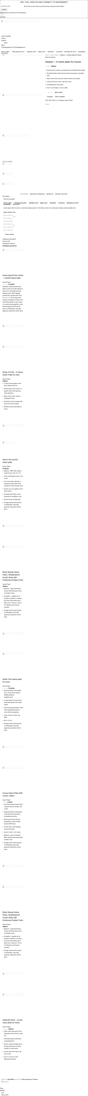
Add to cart (58, 92)
